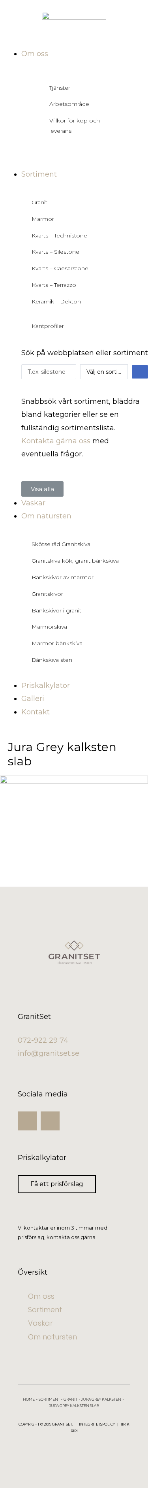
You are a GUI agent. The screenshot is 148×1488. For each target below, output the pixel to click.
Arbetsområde (69, 103)
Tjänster (59, 87)
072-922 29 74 (43, 1040)
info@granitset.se (48, 1053)
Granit (39, 202)
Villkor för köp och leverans (74, 125)
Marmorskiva (49, 626)
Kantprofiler (48, 326)
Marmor (43, 218)
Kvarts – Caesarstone (60, 268)
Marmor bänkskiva (57, 643)
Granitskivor (47, 593)
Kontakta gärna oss (55, 441)
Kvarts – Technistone (59, 235)
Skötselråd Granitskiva (61, 544)
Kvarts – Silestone (55, 251)
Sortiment (45, 1310)
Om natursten (52, 1337)
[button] (42, 489)
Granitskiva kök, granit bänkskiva (75, 560)
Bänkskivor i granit (56, 610)
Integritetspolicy (97, 1424)
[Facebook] (50, 1120)
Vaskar (40, 1323)
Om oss (41, 1296)
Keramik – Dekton (56, 301)
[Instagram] (27, 1120)
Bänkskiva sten (52, 659)
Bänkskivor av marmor (63, 577)
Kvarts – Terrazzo (54, 284)
